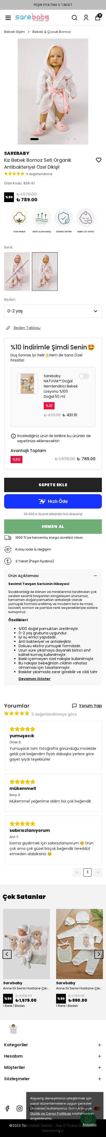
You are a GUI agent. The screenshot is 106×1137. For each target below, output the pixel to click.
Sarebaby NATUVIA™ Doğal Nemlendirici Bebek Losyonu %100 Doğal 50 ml (61, 386)
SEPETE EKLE (53, 485)
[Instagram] (19, 1108)
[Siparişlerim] (86, 17)
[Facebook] (7, 1108)
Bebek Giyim (14, 31)
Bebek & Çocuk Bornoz (51, 31)
